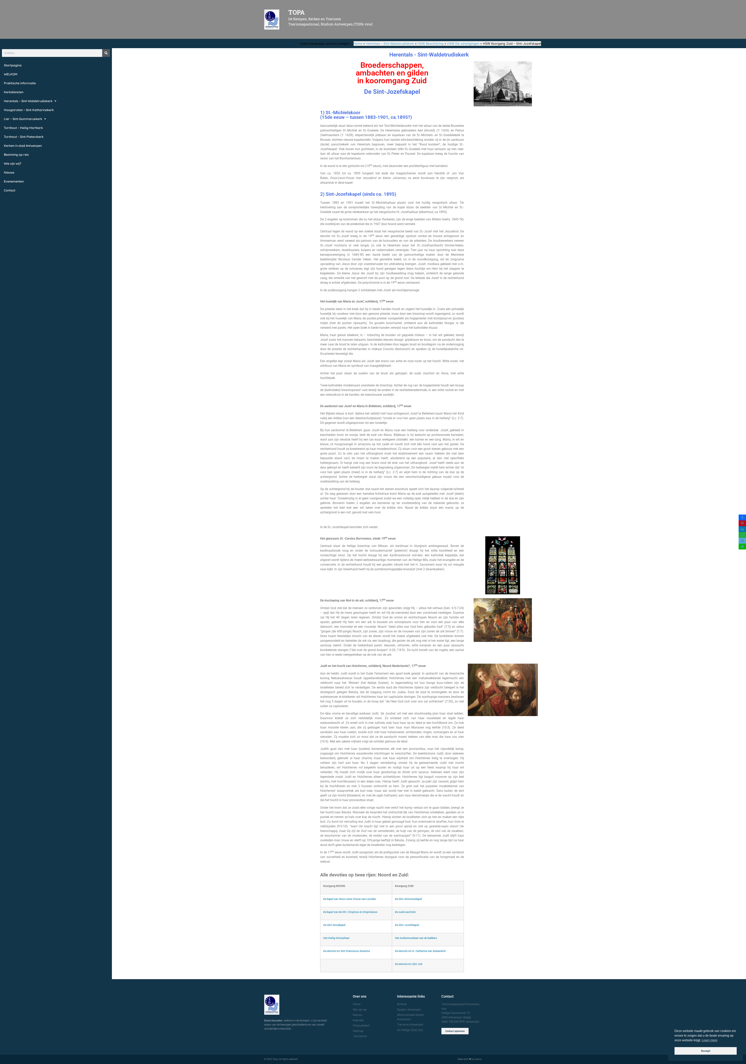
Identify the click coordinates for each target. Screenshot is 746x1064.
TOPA (296, 12)
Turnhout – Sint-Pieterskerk (24, 137)
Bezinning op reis (16, 154)
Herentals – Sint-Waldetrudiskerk (390, 43)
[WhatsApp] (742, 535)
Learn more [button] (709, 1040)
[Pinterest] (742, 523)
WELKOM (10, 74)
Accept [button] (705, 1050)
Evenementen (14, 181)
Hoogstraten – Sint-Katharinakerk (29, 110)
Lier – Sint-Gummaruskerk (23, 119)
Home (358, 43)
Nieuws (9, 172)
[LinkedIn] (742, 529)
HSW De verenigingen (463, 43)
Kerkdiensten (13, 92)
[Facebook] (742, 517)
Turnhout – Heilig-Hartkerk (23, 128)
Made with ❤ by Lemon (470, 1059)
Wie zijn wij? (12, 163)
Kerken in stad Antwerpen (23, 146)
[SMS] (742, 546)
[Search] (106, 53)
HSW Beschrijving (431, 43)
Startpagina (13, 65)
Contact (9, 190)
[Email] (742, 541)
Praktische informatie (20, 83)
